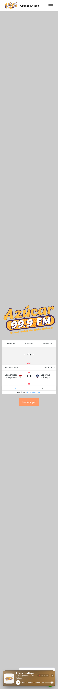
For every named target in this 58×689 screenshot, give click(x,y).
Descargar (29, 402)
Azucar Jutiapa (29, 5)
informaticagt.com (33, 392)
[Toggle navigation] (50, 5)
